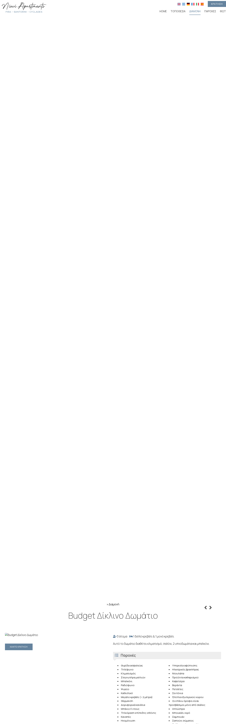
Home (163, 11)
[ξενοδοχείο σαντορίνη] (24, 7)
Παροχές (210, 11)
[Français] (193, 3)
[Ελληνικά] (183, 3)
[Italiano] (197, 3)
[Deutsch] (188, 3)
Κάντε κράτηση (19, 646)
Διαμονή (195, 11)
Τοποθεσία (178, 11)
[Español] (202, 3)
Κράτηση (217, 3)
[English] (179, 3)
